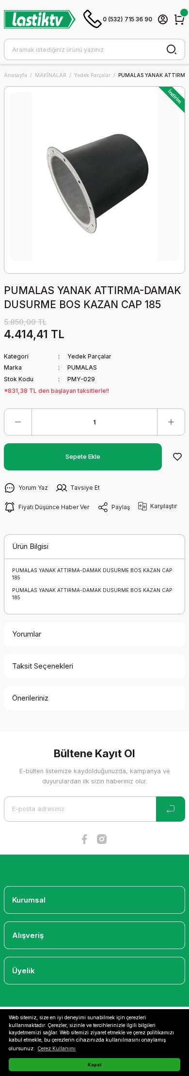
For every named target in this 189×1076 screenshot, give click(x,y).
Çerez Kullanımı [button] (56, 1048)
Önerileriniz (30, 697)
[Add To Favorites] (177, 457)
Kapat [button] (94, 1064)
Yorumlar (26, 634)
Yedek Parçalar (89, 356)
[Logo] (40, 19)
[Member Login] (163, 19)
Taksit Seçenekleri (42, 666)
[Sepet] (179, 19)
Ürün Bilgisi (30, 546)
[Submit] (170, 809)
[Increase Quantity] (171, 422)
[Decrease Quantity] (18, 422)
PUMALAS (82, 367)
